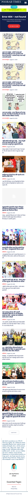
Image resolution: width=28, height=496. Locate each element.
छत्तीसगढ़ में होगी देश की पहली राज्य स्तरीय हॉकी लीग (13, 175)
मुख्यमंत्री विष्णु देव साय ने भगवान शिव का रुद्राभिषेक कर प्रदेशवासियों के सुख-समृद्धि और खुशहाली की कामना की (14, 416)
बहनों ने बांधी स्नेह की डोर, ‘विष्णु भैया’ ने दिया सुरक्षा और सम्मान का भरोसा (14, 280)
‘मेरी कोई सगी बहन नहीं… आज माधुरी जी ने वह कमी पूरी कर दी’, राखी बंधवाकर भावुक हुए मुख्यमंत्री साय (13, 142)
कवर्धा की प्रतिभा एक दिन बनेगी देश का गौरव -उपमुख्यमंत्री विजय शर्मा (13, 248)
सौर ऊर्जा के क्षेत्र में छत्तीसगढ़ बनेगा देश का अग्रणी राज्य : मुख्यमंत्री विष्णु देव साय (13, 383)
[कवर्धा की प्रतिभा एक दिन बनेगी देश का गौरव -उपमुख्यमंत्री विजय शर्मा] (14, 237)
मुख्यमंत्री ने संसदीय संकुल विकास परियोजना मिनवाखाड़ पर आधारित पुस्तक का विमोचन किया (12, 208)
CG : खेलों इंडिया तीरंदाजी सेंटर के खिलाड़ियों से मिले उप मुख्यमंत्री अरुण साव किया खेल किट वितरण (13, 349)
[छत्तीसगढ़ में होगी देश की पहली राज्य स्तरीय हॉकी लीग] (14, 164)
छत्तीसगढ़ (4, 146)
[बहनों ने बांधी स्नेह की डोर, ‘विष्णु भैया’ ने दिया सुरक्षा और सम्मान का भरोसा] (14, 269)
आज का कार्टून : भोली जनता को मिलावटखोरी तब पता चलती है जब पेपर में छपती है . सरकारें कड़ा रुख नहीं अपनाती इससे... (13, 54)
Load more (13, 432)
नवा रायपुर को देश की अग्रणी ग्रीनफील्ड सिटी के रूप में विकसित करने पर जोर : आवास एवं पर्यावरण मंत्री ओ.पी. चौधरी (12, 314)
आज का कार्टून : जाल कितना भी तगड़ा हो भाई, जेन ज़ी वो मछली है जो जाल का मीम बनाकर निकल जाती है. (14, 114)
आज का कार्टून (5, 59)
